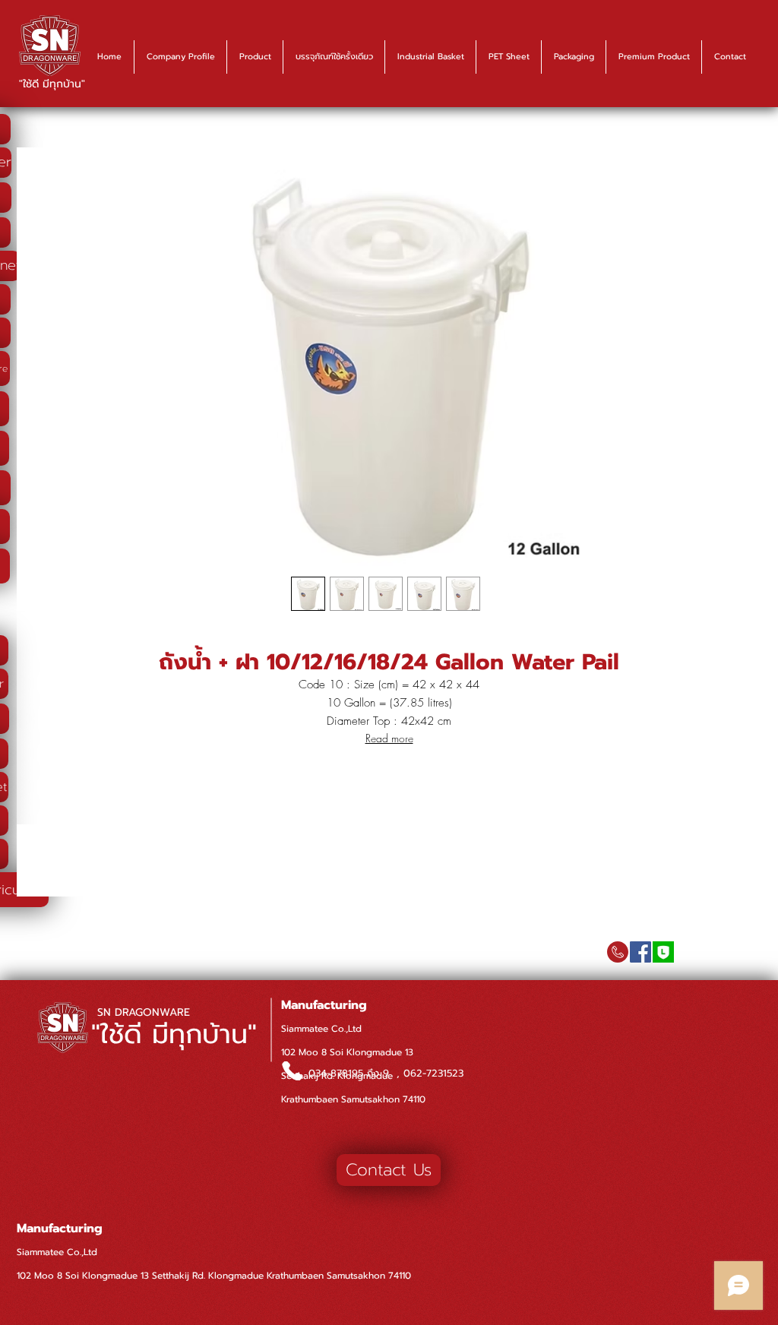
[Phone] (291, 1070)
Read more (389, 738)
